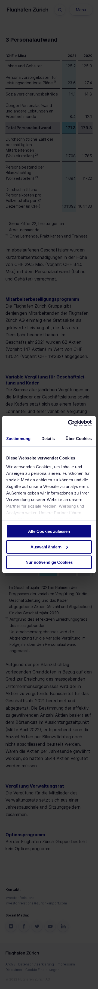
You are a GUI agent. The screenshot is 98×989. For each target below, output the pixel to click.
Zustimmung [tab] (18, 438)
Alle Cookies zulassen (49, 531)
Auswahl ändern (46, 547)
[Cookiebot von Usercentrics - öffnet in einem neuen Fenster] (69, 423)
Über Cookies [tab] (79, 438)
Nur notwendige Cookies (49, 562)
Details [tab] (48, 438)
